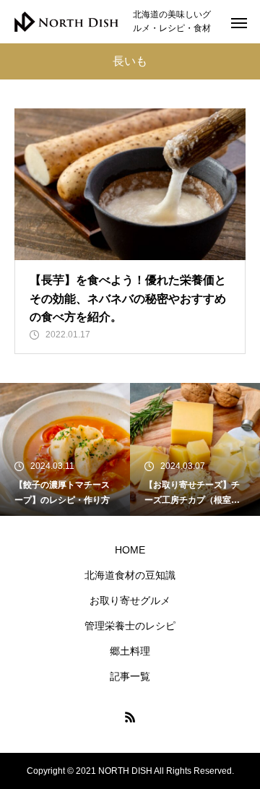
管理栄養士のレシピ (130, 625)
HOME (130, 550)
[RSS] (130, 717)
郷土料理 (130, 651)
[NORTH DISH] (66, 22)
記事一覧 (130, 676)
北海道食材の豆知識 (130, 575)
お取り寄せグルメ (130, 600)
